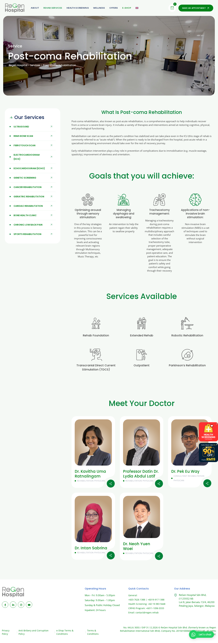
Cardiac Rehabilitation (28, 206)
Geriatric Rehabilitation (29, 196)
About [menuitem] (35, 8)
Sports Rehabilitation (27, 234)
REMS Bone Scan (23, 136)
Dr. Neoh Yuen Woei (136, 546)
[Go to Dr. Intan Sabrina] (111, 555)
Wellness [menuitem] (99, 8)
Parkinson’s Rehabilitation (187, 365)
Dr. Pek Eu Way (185, 471)
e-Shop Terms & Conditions (64, 632)
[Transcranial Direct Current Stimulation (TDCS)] (96, 355)
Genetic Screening (25, 177)
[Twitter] (159, 475)
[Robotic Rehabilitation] (187, 323)
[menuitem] (126, 8)
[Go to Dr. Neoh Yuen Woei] (159, 556)
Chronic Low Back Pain (28, 224)
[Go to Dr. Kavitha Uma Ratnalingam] (111, 484)
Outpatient (142, 365)
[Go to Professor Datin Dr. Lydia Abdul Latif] (159, 484)
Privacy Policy (5, 632)
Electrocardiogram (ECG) (27, 157)
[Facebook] (5, 604)
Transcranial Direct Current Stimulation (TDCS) (96, 367)
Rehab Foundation (96, 335)
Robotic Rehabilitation (187, 335)
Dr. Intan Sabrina (91, 548)
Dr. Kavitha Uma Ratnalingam (90, 474)
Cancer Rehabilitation (27, 187)
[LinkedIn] (13, 604)
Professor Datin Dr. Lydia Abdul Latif (141, 474)
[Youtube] (29, 604)
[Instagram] (110, 473)
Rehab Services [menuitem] (52, 8)
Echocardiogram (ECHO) (29, 168)
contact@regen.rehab (147, 612)
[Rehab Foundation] (96, 323)
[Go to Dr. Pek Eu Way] (207, 483)
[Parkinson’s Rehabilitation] (187, 355)
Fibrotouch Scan (24, 145)
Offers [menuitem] (113, 8)
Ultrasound (21, 126)
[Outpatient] (141, 355)
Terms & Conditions (93, 632)
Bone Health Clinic (25, 215)
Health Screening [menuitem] (78, 8)
